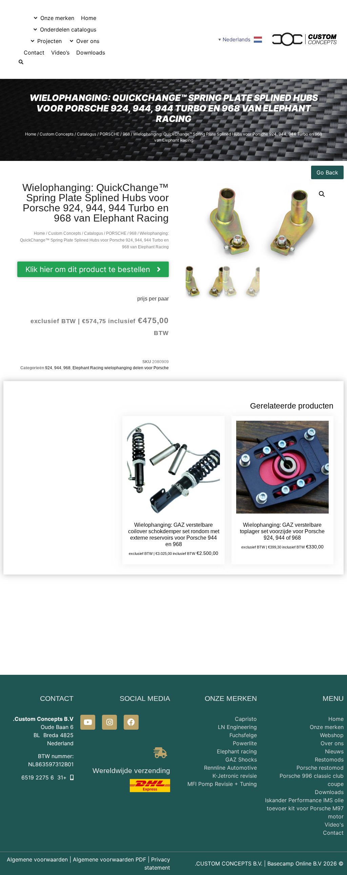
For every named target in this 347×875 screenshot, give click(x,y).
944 (57, 368)
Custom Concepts (57, 134)
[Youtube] (87, 722)
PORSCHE (109, 134)
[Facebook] (131, 722)
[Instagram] (109, 722)
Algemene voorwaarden (37, 859)
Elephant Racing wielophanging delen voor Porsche (121, 368)
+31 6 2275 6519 (44, 777)
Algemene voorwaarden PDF (109, 859)
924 (48, 368)
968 (126, 134)
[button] (53, 18)
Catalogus (86, 134)
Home (30, 134)
